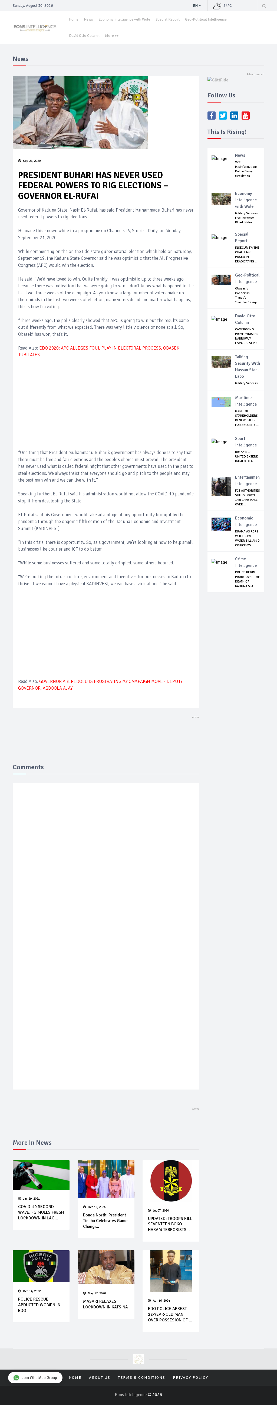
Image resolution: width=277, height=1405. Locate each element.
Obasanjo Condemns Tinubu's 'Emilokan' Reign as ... (246, 298)
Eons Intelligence (131, 1394)
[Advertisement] (106, 403)
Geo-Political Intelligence (206, 19)
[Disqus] (106, 866)
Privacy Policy (190, 1377)
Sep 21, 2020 (32, 161)
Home (73, 19)
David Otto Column (84, 35)
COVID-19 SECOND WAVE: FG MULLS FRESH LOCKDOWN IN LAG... (41, 1212)
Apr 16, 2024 (161, 1301)
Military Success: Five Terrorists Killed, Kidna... (247, 218)
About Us (99, 1377)
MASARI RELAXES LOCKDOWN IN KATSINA (105, 1304)
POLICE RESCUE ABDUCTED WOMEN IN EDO (39, 1305)
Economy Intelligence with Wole (124, 19)
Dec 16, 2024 (96, 1207)
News (88, 19)
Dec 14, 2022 (32, 1291)
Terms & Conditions (141, 1377)
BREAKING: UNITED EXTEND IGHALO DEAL (246, 456)
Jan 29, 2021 (31, 1199)
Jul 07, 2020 (161, 1211)
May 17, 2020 (97, 1293)
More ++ (111, 35)
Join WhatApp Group (39, 1377)
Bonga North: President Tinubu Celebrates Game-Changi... (106, 1220)
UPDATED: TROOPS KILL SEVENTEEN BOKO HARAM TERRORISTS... (170, 1224)
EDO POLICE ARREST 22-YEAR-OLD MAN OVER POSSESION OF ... (170, 1314)
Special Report (168, 19)
